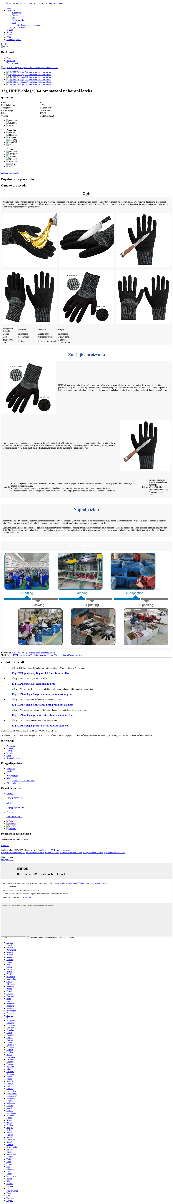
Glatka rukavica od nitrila (71, 852)
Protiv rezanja (18, 20)
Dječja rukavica (18, 27)
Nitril (14, 22)
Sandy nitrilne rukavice (93, 852)
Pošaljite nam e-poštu (10, 173)
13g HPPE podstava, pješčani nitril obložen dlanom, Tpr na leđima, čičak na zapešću (45, 655)
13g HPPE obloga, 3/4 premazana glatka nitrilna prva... (43, 694)
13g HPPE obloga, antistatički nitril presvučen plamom (42, 704)
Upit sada (5, 845)
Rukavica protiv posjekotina (13, 852)
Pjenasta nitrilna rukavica (114, 852)
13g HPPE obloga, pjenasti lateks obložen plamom (33, 653)
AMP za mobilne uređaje (61, 850)
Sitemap (45, 850)
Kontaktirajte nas (13, 39)
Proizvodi (10, 10)
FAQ (8, 37)
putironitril (16, 13)
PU (13, 17)
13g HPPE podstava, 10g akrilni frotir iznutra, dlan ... (42, 673)
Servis (9, 32)
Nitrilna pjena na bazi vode (28, 25)
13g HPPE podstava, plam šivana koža (33, 683)
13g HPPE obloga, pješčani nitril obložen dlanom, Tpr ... (43, 715)
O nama (9, 30)
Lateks (15, 15)
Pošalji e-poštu (7, 859)
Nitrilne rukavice (52, 852)
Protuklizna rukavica (35, 852)
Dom (8, 8)
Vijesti (9, 35)
